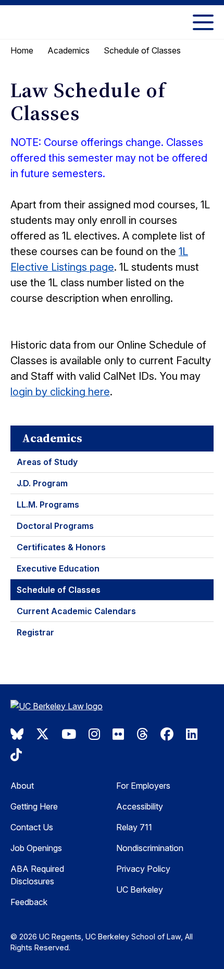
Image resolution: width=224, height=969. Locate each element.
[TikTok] (16, 755)
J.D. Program (42, 483)
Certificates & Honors (61, 547)
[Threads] (142, 734)
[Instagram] (94, 734)
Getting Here (34, 806)
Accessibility (139, 806)
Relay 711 (134, 827)
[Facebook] (166, 734)
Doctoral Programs (55, 526)
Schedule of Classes (59, 590)
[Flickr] (118, 734)
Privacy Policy (143, 869)
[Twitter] (42, 734)
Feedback (28, 902)
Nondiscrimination (149, 848)
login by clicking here (60, 392)
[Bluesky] (16, 734)
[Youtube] (68, 734)
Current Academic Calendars (76, 611)
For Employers (143, 785)
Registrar (35, 632)
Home (21, 50)
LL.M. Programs (48, 504)
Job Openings (36, 848)
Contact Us (31, 827)
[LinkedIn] (191, 734)
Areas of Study (47, 462)
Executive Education (58, 568)
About (22, 785)
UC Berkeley (139, 889)
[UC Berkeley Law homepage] (62, 707)
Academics (68, 50)
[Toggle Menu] (203, 22)
